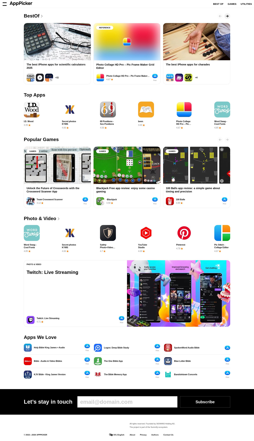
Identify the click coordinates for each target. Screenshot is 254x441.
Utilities (246, 4)
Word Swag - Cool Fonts (220, 122)
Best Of (218, 4)
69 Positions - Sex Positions (107, 122)
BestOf (31, 16)
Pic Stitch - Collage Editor (221, 246)
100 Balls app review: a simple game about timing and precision (193, 190)
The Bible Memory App (115, 374)
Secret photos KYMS (69, 122)
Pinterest (180, 245)
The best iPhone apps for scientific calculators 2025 (56, 66)
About (132, 435)
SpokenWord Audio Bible (186, 348)
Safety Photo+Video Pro (106, 247)
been (140, 121)
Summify (154, 427)
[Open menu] (5, 4)
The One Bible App (113, 361)
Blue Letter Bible (182, 361)
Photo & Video (40, 218)
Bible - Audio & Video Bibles (48, 361)
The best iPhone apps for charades (188, 64)
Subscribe (205, 402)
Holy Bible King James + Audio (49, 347)
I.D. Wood (28, 121)
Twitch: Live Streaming (52, 272)
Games (232, 4)
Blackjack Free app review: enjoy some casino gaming (125, 190)
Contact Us (168, 435)
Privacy (143, 435)
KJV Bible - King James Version (50, 374)
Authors (155, 435)
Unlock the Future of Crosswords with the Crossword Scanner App (53, 190)
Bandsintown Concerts (185, 374)
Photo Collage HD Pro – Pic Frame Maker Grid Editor (125, 66)
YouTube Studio (142, 246)
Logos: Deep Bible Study (116, 348)
